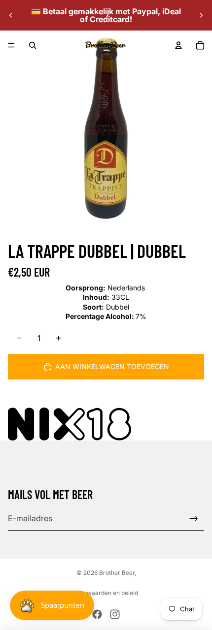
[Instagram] (115, 614)
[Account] (178, 45)
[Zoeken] (32, 45)
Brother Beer (117, 572)
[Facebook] (97, 614)
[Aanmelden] (193, 518)
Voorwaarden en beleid (106, 593)
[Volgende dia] (201, 15)
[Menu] (11, 45)
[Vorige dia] (11, 15)
